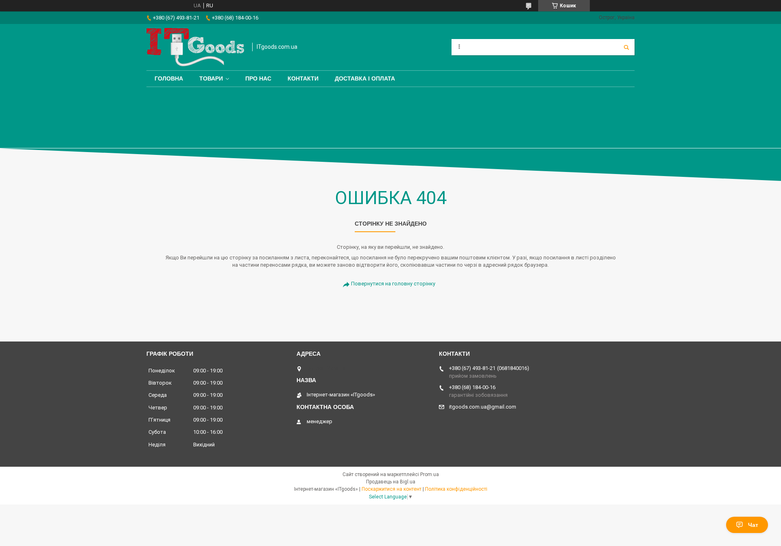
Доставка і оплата (365, 78)
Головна (169, 78)
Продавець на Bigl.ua (390, 482)
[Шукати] (626, 47)
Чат (753, 525)
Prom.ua (429, 474)
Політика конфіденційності (456, 489)
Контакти (303, 78)
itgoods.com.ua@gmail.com (482, 407)
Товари (211, 78)
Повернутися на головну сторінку (393, 284)
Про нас (258, 78)
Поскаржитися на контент (391, 489)
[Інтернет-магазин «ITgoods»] (195, 47)
